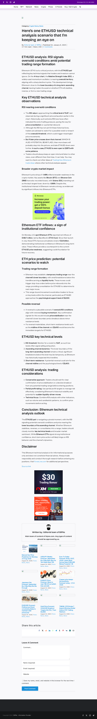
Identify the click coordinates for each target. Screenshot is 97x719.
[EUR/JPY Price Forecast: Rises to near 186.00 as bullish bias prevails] (48, 574)
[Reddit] (46, 632)
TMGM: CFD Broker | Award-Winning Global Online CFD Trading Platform (67, 609)
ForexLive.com (40, 462)
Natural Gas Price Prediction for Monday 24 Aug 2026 (30, 557)
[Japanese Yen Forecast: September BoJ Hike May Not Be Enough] (30, 575)
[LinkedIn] (49, 632)
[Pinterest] (63, 632)
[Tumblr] (59, 632)
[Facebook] (39, 632)
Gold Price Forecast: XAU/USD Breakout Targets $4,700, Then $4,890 (48, 609)
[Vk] (66, 632)
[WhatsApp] (52, 632)
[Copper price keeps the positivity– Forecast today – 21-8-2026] (67, 573)
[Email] (73, 632)
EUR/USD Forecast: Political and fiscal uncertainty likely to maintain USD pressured (29, 609)
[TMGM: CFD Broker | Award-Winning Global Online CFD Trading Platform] (67, 599)
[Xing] (70, 632)
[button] (80, 7)
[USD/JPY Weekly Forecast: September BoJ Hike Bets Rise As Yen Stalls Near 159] (48, 549)
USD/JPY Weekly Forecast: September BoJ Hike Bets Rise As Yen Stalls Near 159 (48, 559)
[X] (42, 632)
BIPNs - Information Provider (22, 715)
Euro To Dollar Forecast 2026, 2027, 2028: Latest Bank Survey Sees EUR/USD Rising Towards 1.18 (67, 560)
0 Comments (47, 47)
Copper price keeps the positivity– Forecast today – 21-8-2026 (67, 582)
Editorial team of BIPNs (32, 45)
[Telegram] (56, 632)
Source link (26, 466)
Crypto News (34, 26)
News (41, 26)
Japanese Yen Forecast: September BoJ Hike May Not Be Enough (29, 585)
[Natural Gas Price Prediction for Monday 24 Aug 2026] (30, 548)
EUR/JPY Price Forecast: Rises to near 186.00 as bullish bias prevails (48, 583)
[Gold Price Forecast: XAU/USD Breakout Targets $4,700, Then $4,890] (48, 599)
